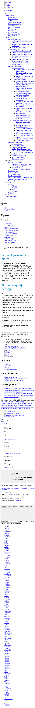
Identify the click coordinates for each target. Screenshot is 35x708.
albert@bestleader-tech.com (12, 453)
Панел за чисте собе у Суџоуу (24, 407)
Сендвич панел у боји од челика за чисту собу (16, 404)
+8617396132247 (9, 439)
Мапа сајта (4, 402)
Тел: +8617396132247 (11, 346)
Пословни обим (9, 209)
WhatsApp (4, 423)
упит (28, 334)
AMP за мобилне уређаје (16, 402)
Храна (6, 210)
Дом (5, 207)
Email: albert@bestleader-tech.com (14, 348)
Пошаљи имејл (5, 421)
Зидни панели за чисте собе (21, 408)
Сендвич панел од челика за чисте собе (13, 403)
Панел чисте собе (6, 408)
